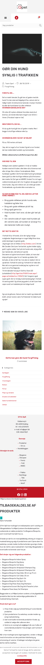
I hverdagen (6, 381)
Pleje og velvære (8, 393)
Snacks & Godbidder (9, 397)
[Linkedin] (25, 494)
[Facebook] (18, 494)
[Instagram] (22, 494)
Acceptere (23, 661)
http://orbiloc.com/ (29, 244)
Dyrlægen (5, 373)
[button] (5, 18)
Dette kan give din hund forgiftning (22, 358)
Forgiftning (9, 87)
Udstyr (4, 404)
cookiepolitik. (22, 656)
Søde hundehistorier (9, 401)
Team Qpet (9, 84)
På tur (4, 389)
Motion (4, 385)
